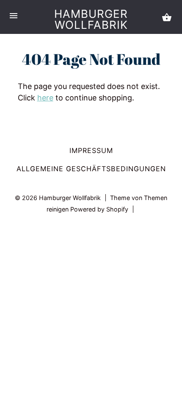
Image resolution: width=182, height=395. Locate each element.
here (45, 97)
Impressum (91, 150)
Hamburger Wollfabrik (91, 19)
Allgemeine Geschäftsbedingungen (91, 168)
